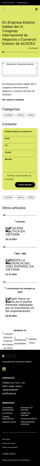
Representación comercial (28, 423)
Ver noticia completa (13, 99)
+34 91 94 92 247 (10, 390)
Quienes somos (9, 422)
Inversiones (7, 413)
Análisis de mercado (25, 414)
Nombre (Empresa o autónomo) (18, 131)
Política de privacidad (9, 447)
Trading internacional (8, 417)
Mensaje (8, 159)
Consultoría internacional (8, 409)
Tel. (6, 145)
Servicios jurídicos (29, 419)
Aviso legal (6, 439)
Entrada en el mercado (27, 409)
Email (7, 138)
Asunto (8, 152)
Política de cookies (8, 443)
